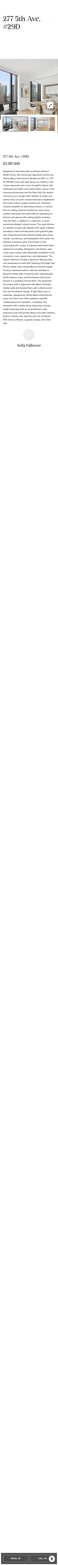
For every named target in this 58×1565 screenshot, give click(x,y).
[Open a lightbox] (50, 105)
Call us (42, 1558)
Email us (15, 1558)
